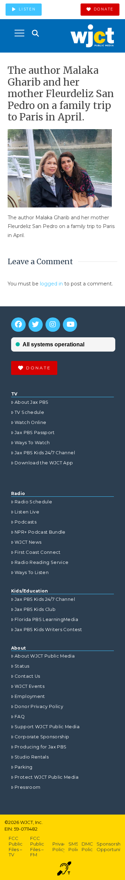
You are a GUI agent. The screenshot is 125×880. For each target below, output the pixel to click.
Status (22, 666)
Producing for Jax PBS (40, 746)
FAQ (20, 716)
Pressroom (27, 787)
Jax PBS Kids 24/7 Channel (45, 452)
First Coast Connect (38, 552)
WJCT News (28, 542)
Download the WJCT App (44, 462)
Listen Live (27, 511)
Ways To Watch (32, 442)
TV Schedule (29, 412)
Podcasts (25, 522)
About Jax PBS (32, 402)
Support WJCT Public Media (47, 726)
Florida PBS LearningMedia (46, 619)
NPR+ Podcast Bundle (40, 532)
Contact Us (27, 676)
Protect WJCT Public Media (46, 777)
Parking (23, 767)
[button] (19, 33)
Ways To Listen (32, 572)
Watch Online (30, 422)
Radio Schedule (33, 501)
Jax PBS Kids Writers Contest (48, 629)
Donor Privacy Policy (39, 706)
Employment (30, 696)
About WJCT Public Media (45, 656)
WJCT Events (29, 686)
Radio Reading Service (41, 562)
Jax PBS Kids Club (35, 609)
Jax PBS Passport (35, 432)
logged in (51, 284)
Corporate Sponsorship (42, 736)
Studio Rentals (32, 757)
